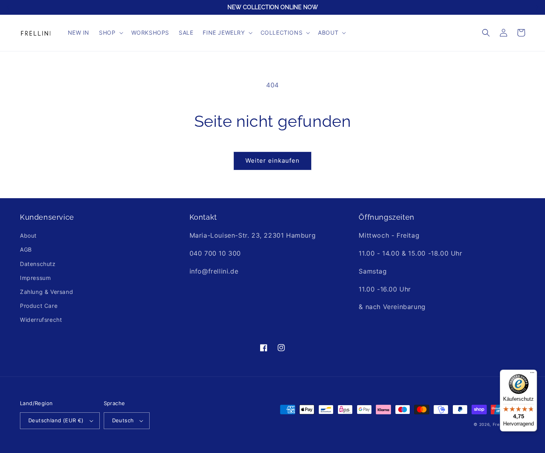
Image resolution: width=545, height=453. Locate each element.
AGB (26, 249)
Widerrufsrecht (41, 319)
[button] (110, 32)
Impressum (35, 277)
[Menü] (532, 374)
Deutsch (123, 420)
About (28, 235)
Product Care (38, 305)
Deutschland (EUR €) (56, 420)
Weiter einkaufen (272, 160)
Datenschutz (38, 263)
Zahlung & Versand (46, 291)
